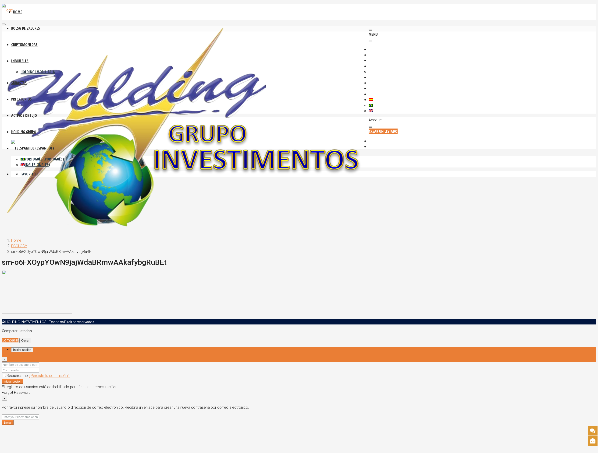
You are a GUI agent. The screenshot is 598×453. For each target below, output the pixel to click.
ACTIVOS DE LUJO (24, 115)
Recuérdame (18, 375)
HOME (17, 11)
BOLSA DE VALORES (25, 28)
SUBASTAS (19, 82)
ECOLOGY (19, 246)
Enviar (8, 422)
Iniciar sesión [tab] (22, 350)
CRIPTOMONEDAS (24, 44)
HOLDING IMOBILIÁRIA (38, 71)
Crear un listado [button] (383, 131)
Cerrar (25, 340)
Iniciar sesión (12, 381)
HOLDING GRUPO (23, 131)
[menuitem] (380, 141)
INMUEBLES (19, 60)
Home (16, 240)
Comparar (10, 340)
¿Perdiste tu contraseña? (49, 375)
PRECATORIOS (21, 99)
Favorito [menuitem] (29, 174)
